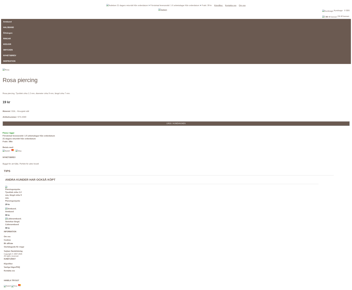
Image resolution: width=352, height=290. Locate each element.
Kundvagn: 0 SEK (341, 10)
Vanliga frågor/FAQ (12, 267)
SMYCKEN (8, 50)
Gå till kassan (343, 16)
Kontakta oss (230, 5)
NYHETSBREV (9, 55)
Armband (7, 22)
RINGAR (7, 38)
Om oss (242, 5)
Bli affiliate (8, 243)
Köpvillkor (218, 5)
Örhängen (8, 33)
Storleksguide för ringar (14, 247)
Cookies (7, 240)
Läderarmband (12, 224)
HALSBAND (8, 27)
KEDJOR (7, 44)
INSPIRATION (9, 61)
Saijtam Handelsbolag (13, 251)
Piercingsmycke (12, 201)
